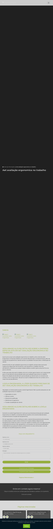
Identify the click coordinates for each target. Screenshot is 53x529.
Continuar (26, 526)
